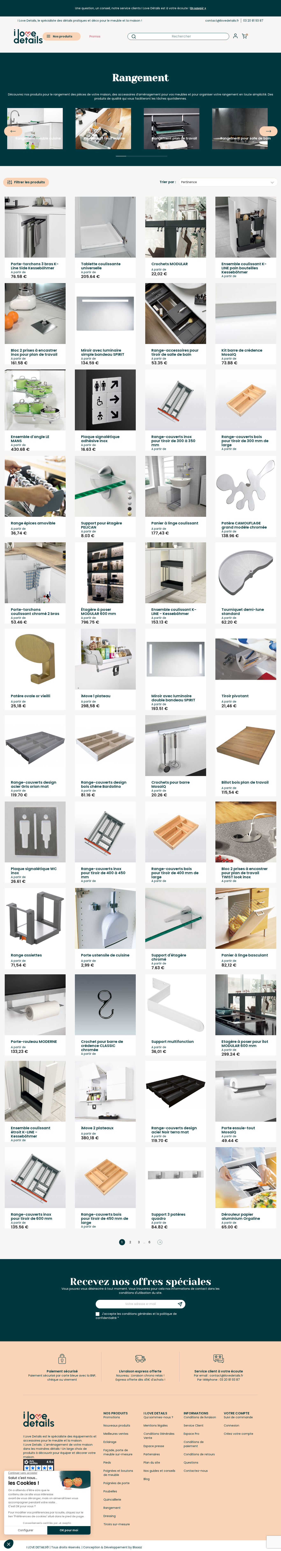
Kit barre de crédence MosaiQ (242, 352)
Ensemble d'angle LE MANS (30, 438)
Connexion (231, 1425)
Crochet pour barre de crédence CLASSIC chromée (102, 1045)
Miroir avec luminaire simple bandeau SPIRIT (102, 352)
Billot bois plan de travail (245, 782)
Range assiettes (26, 955)
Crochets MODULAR (169, 263)
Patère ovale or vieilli (30, 695)
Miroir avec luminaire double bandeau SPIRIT (173, 698)
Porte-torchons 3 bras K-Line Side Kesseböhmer (35, 266)
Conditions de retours (199, 1454)
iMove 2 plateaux (97, 1127)
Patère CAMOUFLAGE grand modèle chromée (244, 525)
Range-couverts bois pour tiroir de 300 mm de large (245, 440)
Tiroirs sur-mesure (116, 1524)
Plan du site (152, 1462)
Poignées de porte (116, 1483)
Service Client (193, 1425)
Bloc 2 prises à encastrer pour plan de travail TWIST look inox (245, 872)
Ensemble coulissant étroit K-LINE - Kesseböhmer (30, 1132)
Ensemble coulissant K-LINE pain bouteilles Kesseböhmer (244, 268)
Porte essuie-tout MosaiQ (238, 1130)
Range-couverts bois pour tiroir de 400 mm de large (175, 872)
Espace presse (154, 1446)
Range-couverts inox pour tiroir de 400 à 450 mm (103, 872)
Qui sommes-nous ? (158, 1417)
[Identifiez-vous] (235, 37)
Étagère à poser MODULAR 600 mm (98, 611)
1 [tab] (121, 162)
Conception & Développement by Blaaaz (112, 1547)
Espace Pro (191, 1434)
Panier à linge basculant (245, 955)
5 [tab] (162, 162)
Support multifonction (172, 1041)
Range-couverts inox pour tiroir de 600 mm (31, 1216)
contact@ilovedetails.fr (222, 21)
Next (261, 128)
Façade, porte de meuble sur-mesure (117, 1452)
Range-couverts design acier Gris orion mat (33, 784)
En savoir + (198, 8)
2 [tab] (131, 162)
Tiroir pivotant (235, 695)
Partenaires (152, 1454)
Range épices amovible (33, 523)
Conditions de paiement (194, 1444)
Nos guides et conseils (159, 1471)
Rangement (112, 1508)
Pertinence (189, 182)
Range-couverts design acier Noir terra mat (174, 1130)
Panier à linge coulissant (174, 523)
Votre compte (236, 1413)
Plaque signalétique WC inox (34, 870)
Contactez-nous (196, 1471)
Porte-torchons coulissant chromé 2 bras (35, 611)
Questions (191, 1462)
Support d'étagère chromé (168, 957)
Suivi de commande (238, 1417)
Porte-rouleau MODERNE (34, 1041)
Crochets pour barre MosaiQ (170, 784)
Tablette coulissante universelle (101, 266)
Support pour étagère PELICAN (101, 525)
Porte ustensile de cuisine (105, 955)
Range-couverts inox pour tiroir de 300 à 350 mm (173, 440)
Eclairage (109, 1442)
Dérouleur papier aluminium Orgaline (241, 1216)
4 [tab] (152, 162)
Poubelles (110, 1491)
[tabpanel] (38, 128)
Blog (147, 1479)
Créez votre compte (238, 1434)
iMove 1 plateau (95, 695)
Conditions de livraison (200, 1417)
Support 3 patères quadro (168, 1216)
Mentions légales (156, 1425)
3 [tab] (141, 162)
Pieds (107, 1462)
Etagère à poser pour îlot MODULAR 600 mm (245, 1043)
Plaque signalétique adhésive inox (100, 438)
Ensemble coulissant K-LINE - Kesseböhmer (173, 611)
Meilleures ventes (115, 1434)
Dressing (109, 1516)
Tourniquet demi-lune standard (243, 611)
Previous (6, 128)
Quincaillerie (112, 1500)
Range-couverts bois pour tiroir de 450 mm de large (104, 1218)
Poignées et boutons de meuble (118, 1473)
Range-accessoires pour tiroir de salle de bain (175, 352)
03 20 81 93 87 (253, 21)
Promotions (111, 1417)
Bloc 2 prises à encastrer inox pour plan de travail (34, 352)
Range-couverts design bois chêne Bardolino (104, 784)
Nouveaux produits (116, 1425)
